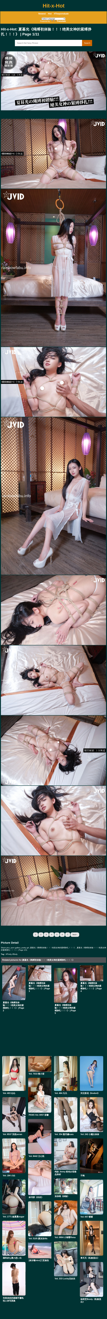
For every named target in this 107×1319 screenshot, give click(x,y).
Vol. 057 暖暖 (87, 1217)
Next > (75, 935)
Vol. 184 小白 (9, 1175)
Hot (50, 14)
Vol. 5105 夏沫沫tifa (38, 1238)
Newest (42, 14)
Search (87, 43)
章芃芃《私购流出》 (90, 1258)
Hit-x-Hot (53, 6)
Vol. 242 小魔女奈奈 (90, 1134)
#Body (14, 954)
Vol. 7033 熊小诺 (36, 1074)
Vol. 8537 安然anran (12, 1134)
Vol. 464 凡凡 (61, 1093)
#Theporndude (61, 14)
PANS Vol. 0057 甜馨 (39, 1115)
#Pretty (9, 954)
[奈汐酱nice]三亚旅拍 (39, 1260)
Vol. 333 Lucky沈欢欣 (65, 1278)
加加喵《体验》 (62, 1196)
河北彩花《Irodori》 (90, 1093)
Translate (61, 21)
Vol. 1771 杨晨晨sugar (13, 1217)
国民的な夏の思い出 (12, 1258)
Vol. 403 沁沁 (9, 1093)
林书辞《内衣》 (36, 1197)
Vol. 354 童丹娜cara (64, 1134)
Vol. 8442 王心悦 (36, 1156)
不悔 (83, 1175)
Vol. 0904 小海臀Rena (65, 1237)
